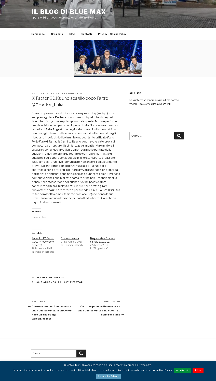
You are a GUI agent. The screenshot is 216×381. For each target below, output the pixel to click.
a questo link (163, 103)
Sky (66, 282)
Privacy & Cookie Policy (112, 34)
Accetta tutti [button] (182, 370)
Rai (60, 282)
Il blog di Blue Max (69, 11)
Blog (72, 34)
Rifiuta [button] (198, 370)
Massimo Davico (73, 93)
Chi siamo (57, 34)
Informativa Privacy (108, 376)
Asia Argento (46, 282)
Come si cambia (70, 238)
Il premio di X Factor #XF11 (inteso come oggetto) (43, 241)
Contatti (86, 34)
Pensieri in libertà (50, 277)
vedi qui (102, 113)
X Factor (76, 282)
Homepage (38, 34)
